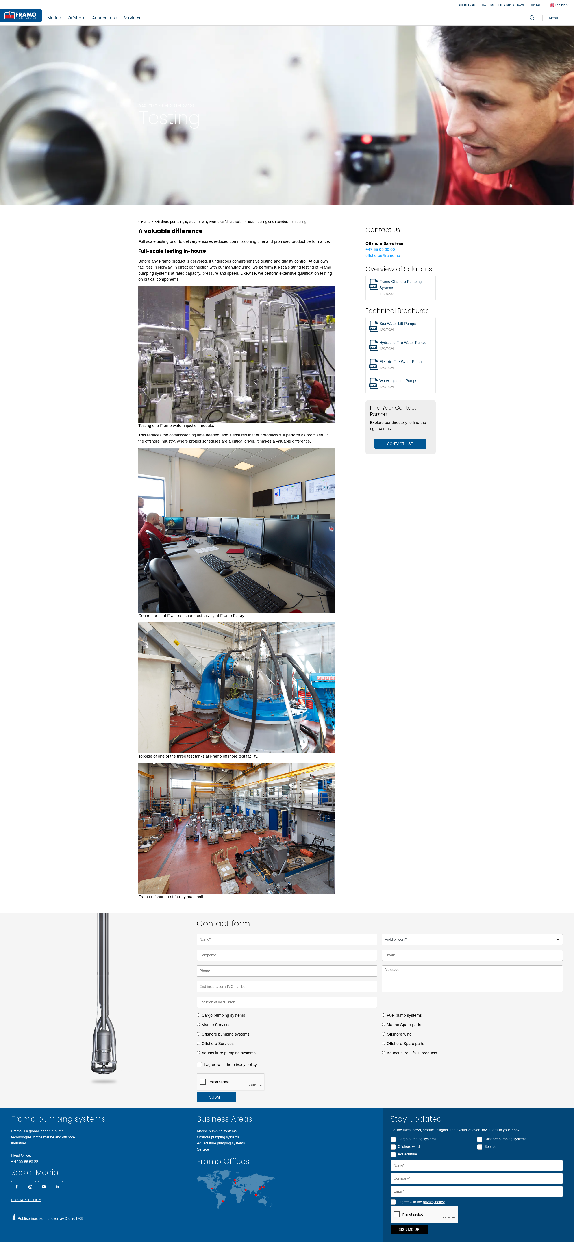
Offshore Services (218, 1043)
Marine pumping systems (217, 1131)
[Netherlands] (235, 1183)
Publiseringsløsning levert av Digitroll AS (50, 1218)
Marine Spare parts (404, 1025)
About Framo (468, 5)
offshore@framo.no (382, 255)
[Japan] (264, 1187)
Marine (54, 18)
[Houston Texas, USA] (212, 1188)
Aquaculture (104, 18)
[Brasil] (223, 1201)
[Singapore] (256, 1195)
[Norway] (235, 1180)
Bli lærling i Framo (511, 5)
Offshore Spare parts (405, 1043)
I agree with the (230, 1064)
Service (203, 1149)
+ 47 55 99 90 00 (24, 1161)
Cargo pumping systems (223, 1015)
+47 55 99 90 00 (380, 249)
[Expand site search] (532, 18)
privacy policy (245, 1064)
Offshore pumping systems (226, 1034)
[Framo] (21, 15)
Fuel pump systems (404, 1015)
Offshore (76, 18)
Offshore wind (399, 1034)
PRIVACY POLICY (26, 1200)
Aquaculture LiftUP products (412, 1053)
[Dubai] (246, 1190)
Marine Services (216, 1025)
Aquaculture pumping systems (229, 1053)
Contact (536, 5)
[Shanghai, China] (260, 1189)
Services (131, 18)
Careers (488, 5)
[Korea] (261, 1187)
